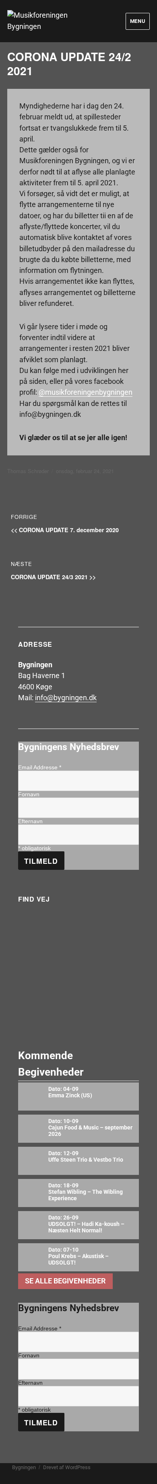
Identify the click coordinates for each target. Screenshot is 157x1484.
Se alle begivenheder (65, 1281)
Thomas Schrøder (28, 471)
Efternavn (30, 821)
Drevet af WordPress (67, 1467)
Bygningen (24, 1467)
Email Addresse (39, 767)
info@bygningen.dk (66, 698)
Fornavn (28, 794)
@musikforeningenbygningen (85, 392)
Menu (137, 21)
